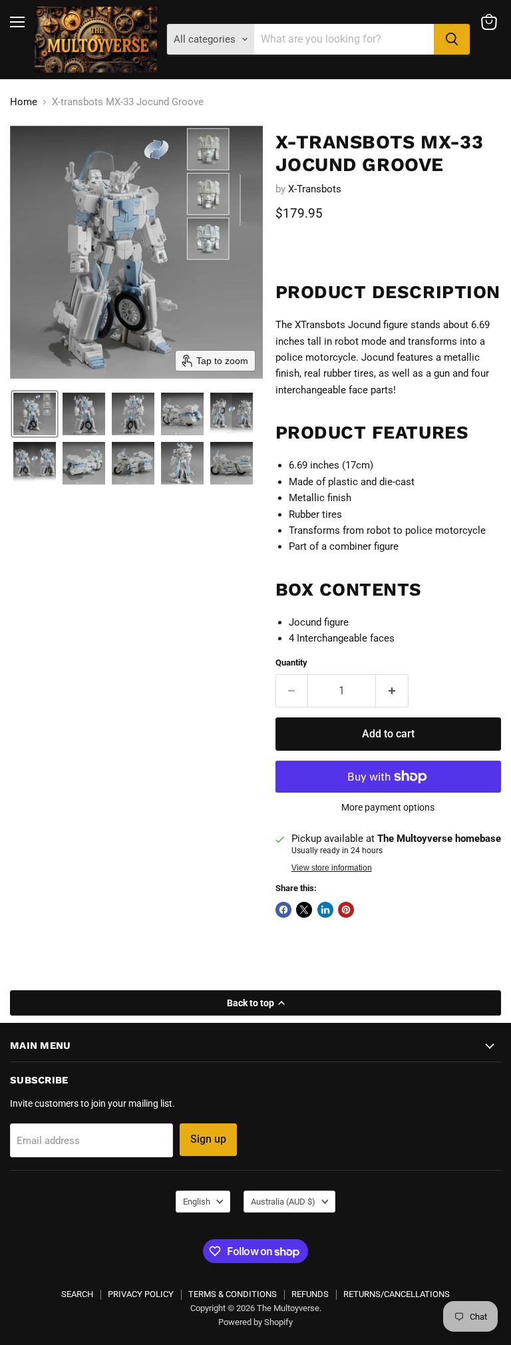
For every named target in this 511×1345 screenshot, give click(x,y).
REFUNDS (310, 1294)
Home (23, 102)
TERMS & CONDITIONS (232, 1294)
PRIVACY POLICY (141, 1294)
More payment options (387, 807)
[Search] (452, 39)
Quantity (291, 663)
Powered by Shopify (255, 1322)
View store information (331, 867)
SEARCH (77, 1294)
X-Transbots (314, 189)
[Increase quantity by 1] (392, 690)
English (196, 1202)
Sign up (208, 1139)
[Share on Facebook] (283, 910)
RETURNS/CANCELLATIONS (396, 1294)
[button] (34, 414)
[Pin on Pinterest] (346, 910)
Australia (283, 1202)
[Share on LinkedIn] (325, 910)
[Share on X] (304, 910)
